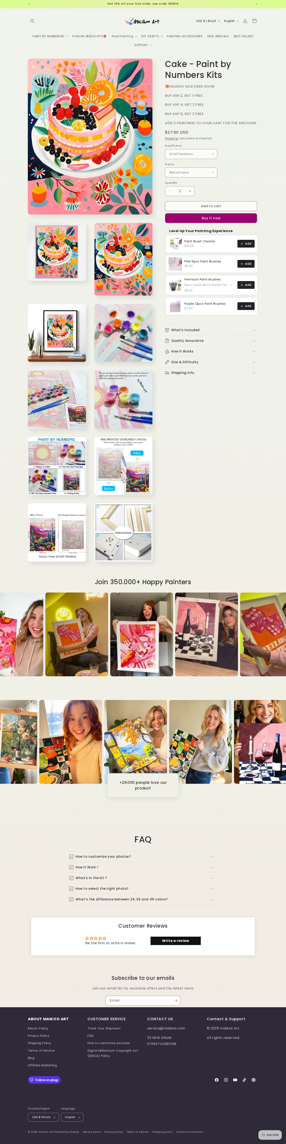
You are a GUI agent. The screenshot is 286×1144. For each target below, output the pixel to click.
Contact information (189, 1132)
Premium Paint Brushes (202, 279)
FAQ (91, 1036)
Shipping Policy (39, 1043)
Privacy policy (114, 1132)
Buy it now (211, 218)
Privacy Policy (38, 1036)
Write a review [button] (175, 940)
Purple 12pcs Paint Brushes (205, 304)
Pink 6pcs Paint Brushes (202, 261)
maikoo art (46, 1132)
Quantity (171, 183)
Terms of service (137, 1132)
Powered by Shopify (66, 1132)
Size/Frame (173, 146)
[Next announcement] (256, 4)
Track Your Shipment (104, 1028)
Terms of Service (41, 1050)
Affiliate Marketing (42, 1065)
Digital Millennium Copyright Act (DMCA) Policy (113, 1053)
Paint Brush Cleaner (199, 241)
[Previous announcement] (29, 4)
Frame (169, 164)
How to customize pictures (109, 1043)
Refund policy (92, 1132)
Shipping (171, 138)
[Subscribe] (175, 1001)
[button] (32, 21)
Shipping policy (162, 1132)
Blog (31, 1058)
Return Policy (38, 1028)
